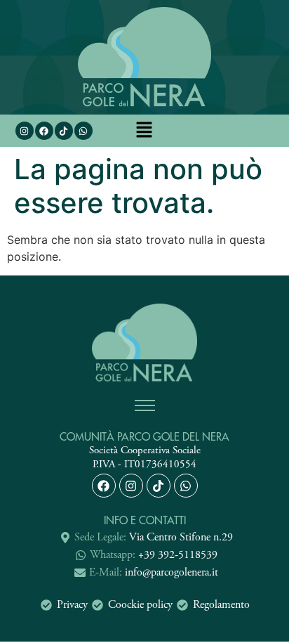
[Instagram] (24, 131)
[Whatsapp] (83, 131)
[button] (145, 131)
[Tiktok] (158, 486)
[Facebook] (44, 131)
